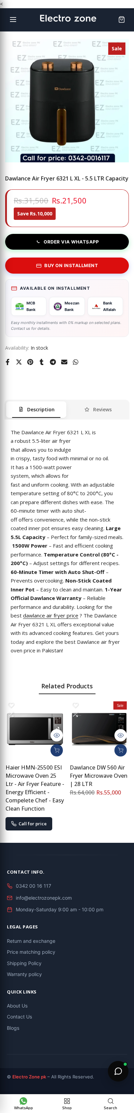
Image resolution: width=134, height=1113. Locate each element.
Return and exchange (31, 941)
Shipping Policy (24, 963)
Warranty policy (24, 974)
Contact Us (19, 1017)
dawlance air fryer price (50, 615)
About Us (17, 1006)
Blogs (13, 1028)
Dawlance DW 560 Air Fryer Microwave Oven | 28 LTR (98, 776)
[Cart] (121, 19)
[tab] (36, 409)
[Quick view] (57, 735)
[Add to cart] (57, 750)
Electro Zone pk (29, 1076)
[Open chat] (118, 1071)
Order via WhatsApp (71, 242)
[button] (11, 705)
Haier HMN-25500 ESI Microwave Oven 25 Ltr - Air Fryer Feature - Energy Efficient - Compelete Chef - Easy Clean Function (34, 788)
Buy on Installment (71, 265)
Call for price (33, 824)
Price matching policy (31, 952)
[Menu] (13, 19)
